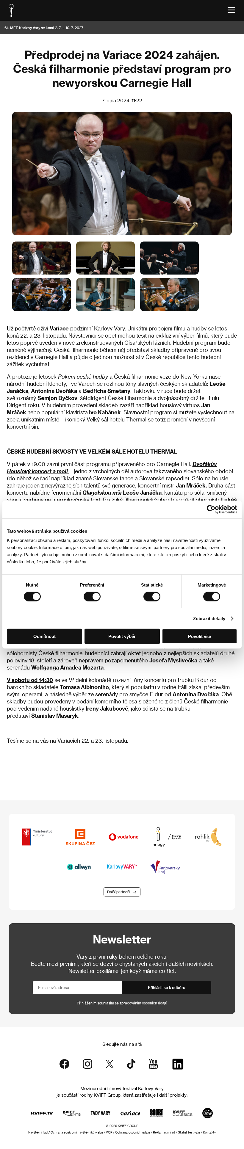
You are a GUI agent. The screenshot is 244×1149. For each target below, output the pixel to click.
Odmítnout (44, 636)
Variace (59, 328)
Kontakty (209, 1132)
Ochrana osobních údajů (132, 1132)
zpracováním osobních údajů (143, 1003)
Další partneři (118, 892)
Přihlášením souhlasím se (122, 1003)
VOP (109, 1132)
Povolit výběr (122, 636)
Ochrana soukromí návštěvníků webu (77, 1132)
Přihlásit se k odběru (166, 987)
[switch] (92, 596)
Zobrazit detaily (209, 618)
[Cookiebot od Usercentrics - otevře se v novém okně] (211, 509)
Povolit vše (199, 636)
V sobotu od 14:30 (30, 680)
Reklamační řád (164, 1132)
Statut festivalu (189, 1132)
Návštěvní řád (38, 1132)
